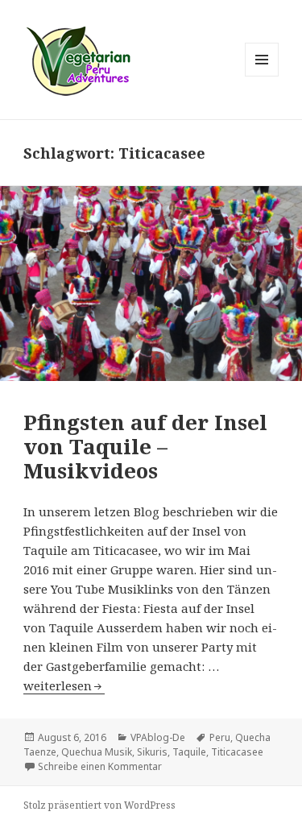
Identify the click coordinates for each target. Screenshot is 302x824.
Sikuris (152, 752)
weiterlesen (64, 685)
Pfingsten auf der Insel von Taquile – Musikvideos (145, 446)
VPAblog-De (157, 737)
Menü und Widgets (262, 76)
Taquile (189, 752)
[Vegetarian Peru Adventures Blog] (77, 58)
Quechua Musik (96, 752)
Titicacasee (237, 752)
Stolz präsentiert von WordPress (99, 805)
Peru (219, 737)
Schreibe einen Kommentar (100, 766)
